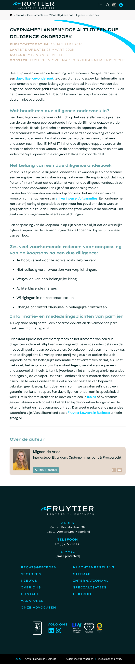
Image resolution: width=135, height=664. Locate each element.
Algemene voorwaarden (79, 658)
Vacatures (32, 601)
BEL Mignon (48, 470)
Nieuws (20, 15)
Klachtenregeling (93, 567)
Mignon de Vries (45, 55)
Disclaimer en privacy (110, 658)
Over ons (31, 587)
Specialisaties (89, 587)
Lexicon (82, 594)
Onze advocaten (38, 607)
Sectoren (31, 574)
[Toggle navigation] (101, 5)
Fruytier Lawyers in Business (89, 413)
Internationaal (90, 581)
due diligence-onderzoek (35, 78)
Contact (30, 594)
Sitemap (81, 574)
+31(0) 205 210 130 (67, 544)
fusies (91, 397)
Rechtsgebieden (39, 567)
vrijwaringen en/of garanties (76, 198)
